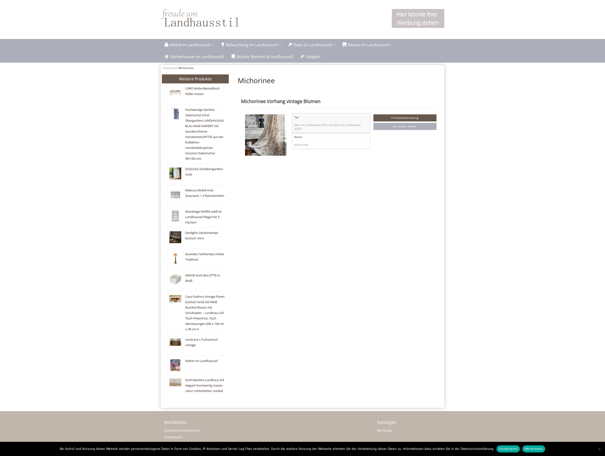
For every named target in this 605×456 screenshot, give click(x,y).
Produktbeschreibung (404, 118)
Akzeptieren (508, 449)
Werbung (384, 430)
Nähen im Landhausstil (201, 361)
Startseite (169, 68)
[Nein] (599, 449)
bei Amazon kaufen (405, 126)
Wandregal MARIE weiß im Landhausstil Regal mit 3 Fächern (203, 217)
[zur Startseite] (220, 17)
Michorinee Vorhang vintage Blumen (280, 101)
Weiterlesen (534, 449)
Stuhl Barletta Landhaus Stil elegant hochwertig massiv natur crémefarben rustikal (204, 385)
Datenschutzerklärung (181, 430)
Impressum (173, 437)
